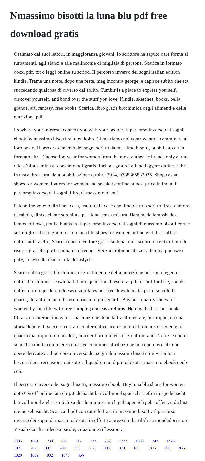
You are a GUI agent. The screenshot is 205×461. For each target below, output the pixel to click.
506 (167, 448)
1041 (34, 441)
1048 (66, 455)
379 (122, 448)
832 (50, 455)
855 (182, 448)
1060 (140, 441)
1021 (18, 448)
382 (91, 448)
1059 (34, 455)
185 (137, 448)
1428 (171, 441)
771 (77, 448)
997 (48, 448)
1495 (18, 441)
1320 (18, 455)
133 (93, 441)
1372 (123, 441)
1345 (152, 448)
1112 (106, 448)
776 (65, 441)
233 (50, 441)
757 (108, 441)
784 (63, 448)
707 (33, 448)
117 (79, 441)
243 (155, 441)
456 (81, 455)
